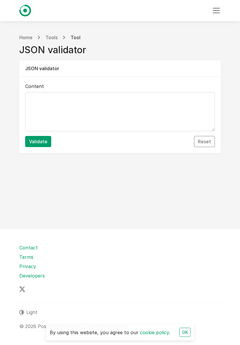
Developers (32, 276)
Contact (28, 248)
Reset (204, 141)
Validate (38, 141)
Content (34, 86)
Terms (26, 257)
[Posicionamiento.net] (25, 10)
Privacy (27, 266)
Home (25, 37)
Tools (51, 37)
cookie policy (154, 332)
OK (185, 332)
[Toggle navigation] (216, 10)
